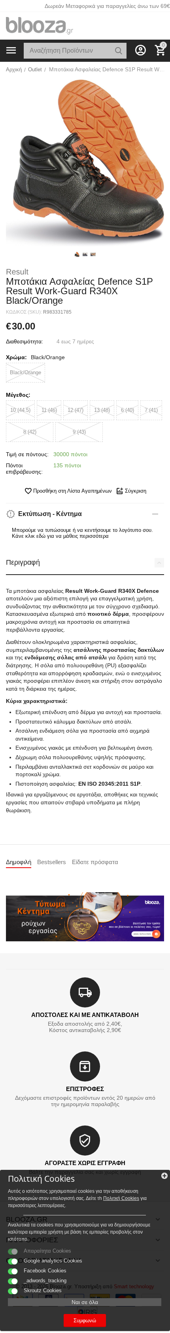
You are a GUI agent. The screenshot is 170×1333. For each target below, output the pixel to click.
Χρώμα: (16, 357)
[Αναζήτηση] (119, 51)
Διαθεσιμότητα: (24, 341)
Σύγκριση (135, 491)
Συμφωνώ (85, 1320)
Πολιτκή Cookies (121, 1198)
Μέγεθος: (18, 395)
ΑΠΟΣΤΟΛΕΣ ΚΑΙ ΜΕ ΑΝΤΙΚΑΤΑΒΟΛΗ (85, 1014)
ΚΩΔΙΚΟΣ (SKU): (24, 312)
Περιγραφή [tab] (23, 562)
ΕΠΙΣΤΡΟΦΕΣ (85, 1088)
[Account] (140, 50)
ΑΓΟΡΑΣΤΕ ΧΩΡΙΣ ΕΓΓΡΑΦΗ (85, 1163)
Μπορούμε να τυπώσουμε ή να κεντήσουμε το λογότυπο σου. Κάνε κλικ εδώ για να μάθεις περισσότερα (82, 533)
